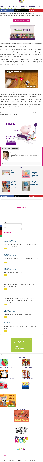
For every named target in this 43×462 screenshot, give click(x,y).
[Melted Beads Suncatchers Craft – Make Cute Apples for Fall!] (10, 385)
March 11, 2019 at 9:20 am (9, 323)
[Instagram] (4, 163)
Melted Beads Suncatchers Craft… (7, 390)
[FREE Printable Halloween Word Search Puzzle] (10, 374)
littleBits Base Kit (37, 93)
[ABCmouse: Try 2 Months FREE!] (32, 385)
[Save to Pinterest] (1, 231)
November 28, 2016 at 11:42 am (10, 295)
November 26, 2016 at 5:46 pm (10, 281)
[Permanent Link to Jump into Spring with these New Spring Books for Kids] (26, 177)
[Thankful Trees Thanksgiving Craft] (32, 363)
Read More (16, 346)
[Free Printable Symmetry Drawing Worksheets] (10, 363)
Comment (6, 212)
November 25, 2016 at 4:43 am (10, 241)
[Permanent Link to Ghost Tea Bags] (6, 174)
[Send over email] (1, 236)
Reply (5, 248)
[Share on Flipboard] (1, 233)
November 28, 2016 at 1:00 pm (9, 311)
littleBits (18, 59)
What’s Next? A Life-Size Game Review (34, 183)
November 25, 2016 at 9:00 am (10, 255)
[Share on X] (1, 228)
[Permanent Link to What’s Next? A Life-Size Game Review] (26, 190)
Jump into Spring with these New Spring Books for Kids (34, 174)
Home (5, 453)
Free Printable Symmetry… (6, 367)
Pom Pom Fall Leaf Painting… (28, 378)
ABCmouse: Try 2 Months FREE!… (29, 390)
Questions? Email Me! (19, 348)
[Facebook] (2, 163)
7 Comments (33, 8)
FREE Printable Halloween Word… (7, 378)
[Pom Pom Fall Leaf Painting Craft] (32, 374)
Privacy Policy (6, 456)
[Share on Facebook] (1, 226)
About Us (5, 455)
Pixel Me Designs (35, 460)
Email (5, 227)
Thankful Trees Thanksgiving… (28, 367)
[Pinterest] (5, 163)
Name (5, 222)
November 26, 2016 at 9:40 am (10, 269)
